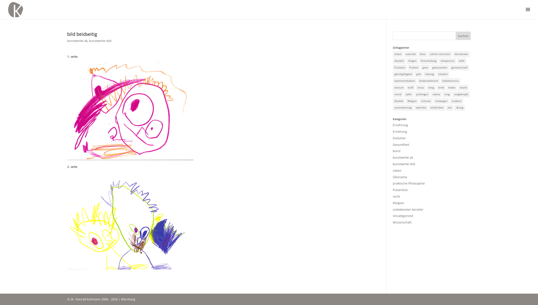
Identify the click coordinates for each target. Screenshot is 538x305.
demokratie (461, 54)
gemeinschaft (459, 67)
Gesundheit (401, 145)
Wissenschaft (402, 222)
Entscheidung (428, 61)
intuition (443, 74)
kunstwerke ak (77, 41)
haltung (429, 74)
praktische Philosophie (409, 183)
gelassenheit (439, 67)
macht (463, 87)
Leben (397, 171)
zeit (450, 107)
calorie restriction (440, 54)
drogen (412, 61)
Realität (398, 101)
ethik (461, 61)
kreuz (421, 87)
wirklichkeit (436, 107)
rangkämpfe (461, 94)
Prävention (400, 190)
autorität (411, 54)
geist (425, 67)
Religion (412, 101)
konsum (399, 87)
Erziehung (400, 132)
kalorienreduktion (404, 81)
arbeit (397, 54)
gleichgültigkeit (403, 74)
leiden (451, 87)
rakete (436, 94)
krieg (431, 87)
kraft (410, 87)
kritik (441, 87)
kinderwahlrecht (428, 81)
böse (423, 54)
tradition (457, 101)
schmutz (426, 101)
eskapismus (448, 61)
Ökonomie (400, 177)
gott (418, 74)
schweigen (441, 101)
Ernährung (400, 125)
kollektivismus (450, 81)
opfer (409, 94)
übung (459, 107)
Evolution (399, 67)
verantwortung (403, 107)
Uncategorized (403, 216)
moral (397, 94)
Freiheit (413, 67)
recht (396, 196)
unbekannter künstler (408, 209)
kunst (397, 151)
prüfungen (422, 94)
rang (447, 94)
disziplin (399, 61)
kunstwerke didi (100, 41)
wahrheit (421, 107)
